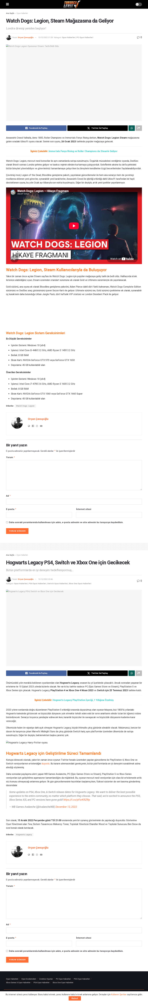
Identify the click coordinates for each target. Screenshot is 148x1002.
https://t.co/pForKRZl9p (76, 799)
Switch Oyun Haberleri (57, 583)
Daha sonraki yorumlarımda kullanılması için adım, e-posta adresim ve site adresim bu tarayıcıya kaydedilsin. (66, 522)
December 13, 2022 (66, 806)
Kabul (75, 998)
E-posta (11, 509)
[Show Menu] (7, 4)
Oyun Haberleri (22, 13)
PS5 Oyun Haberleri (82, 979)
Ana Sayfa (10, 13)
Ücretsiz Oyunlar (46, 979)
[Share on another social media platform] (139, 128)
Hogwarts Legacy (24, 835)
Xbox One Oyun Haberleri (80, 583)
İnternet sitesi (83, 509)
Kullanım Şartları (118, 994)
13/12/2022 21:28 (45, 37)
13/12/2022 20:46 (45, 579)
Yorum (10, 457)
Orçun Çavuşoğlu (26, 37)
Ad (8, 495)
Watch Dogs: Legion (25, 406)
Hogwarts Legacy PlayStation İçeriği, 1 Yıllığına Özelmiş (83, 700)
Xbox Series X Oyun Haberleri (18, 982)
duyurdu (46, 763)
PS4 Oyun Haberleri (37, 583)
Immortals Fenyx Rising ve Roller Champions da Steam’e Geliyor (83, 151)
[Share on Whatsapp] (131, 128)
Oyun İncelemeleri (28, 979)
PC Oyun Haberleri (84, 37)
